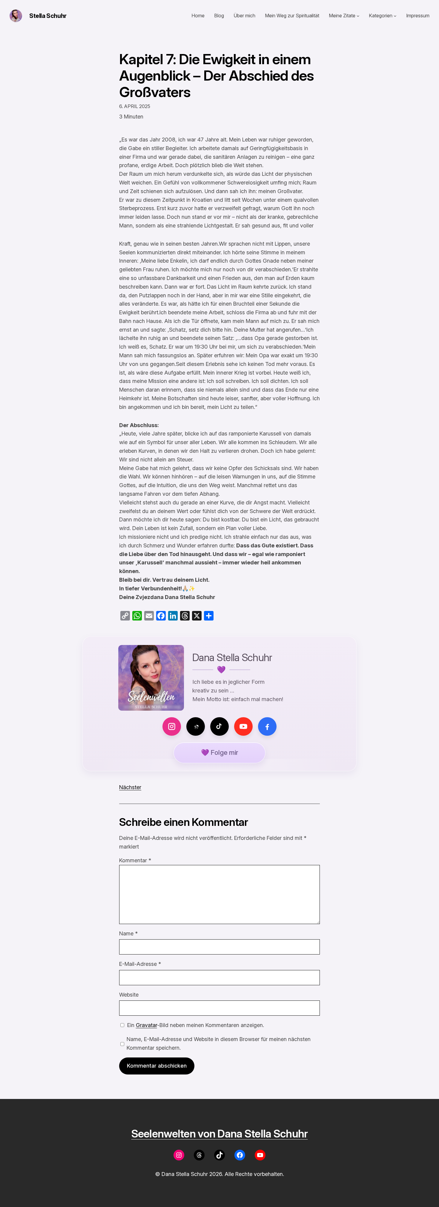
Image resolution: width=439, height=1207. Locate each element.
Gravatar (146, 1025)
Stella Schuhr (48, 15)
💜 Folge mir (219, 752)
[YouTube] (243, 726)
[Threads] (195, 726)
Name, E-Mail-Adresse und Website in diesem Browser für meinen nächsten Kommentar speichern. (219, 1043)
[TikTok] (219, 726)
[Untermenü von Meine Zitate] (358, 15)
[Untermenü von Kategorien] (395, 15)
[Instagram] (171, 726)
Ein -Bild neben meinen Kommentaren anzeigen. (195, 1025)
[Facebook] (267, 726)
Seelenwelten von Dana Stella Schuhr (219, 1133)
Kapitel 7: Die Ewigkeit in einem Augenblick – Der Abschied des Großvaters (216, 75)
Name (128, 933)
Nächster (130, 787)
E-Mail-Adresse (140, 964)
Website (129, 995)
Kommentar (135, 860)
